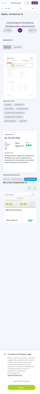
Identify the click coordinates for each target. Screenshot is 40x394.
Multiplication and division (20, 26)
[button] (2, 8)
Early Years (7, 8)
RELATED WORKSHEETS (15, 182)
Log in (27, 3)
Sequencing (19, 105)
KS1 (20, 8)
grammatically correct (13, 117)
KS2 (33, 8)
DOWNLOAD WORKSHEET (31, 179)
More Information (15, 375)
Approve (21, 387)
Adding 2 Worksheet (13, 210)
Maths (4, 14)
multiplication (22, 109)
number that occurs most (14, 113)
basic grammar (10, 121)
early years (9, 109)
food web (23, 121)
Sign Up (35, 3)
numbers (8, 105)
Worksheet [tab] (7, 47)
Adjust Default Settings (21, 381)
